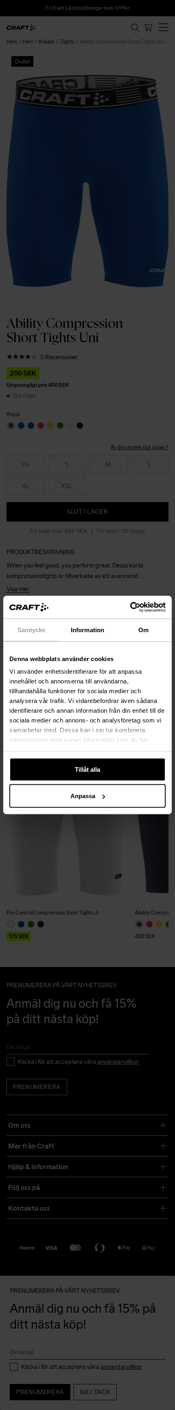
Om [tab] (143, 629)
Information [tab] (87, 629)
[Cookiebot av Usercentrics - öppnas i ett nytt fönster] (130, 607)
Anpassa (82, 795)
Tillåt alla (87, 769)
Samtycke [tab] (32, 629)
